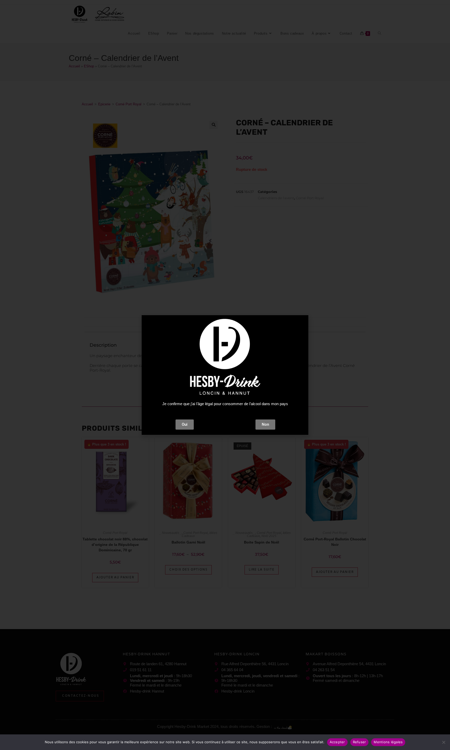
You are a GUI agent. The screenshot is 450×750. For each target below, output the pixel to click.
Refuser (359, 742)
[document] (225, 375)
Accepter (337, 742)
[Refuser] (443, 742)
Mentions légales (388, 742)
